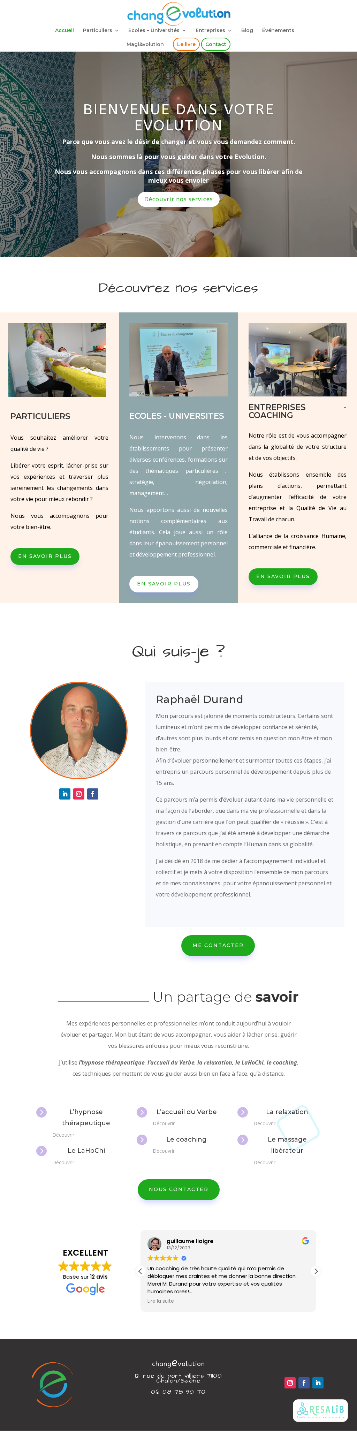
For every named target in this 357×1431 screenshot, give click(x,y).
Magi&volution (145, 44)
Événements (278, 30)
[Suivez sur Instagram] (78, 794)
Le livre (186, 44)
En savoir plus (45, 556)
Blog (247, 30)
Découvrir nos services (178, 199)
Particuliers (97, 30)
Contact (215, 44)
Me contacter (218, 945)
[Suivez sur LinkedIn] (64, 794)
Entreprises (210, 30)
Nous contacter (178, 1189)
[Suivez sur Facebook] (92, 794)
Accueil (64, 30)
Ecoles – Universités (154, 30)
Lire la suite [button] (160, 1301)
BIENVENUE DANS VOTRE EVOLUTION (178, 117)
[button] (316, 1271)
